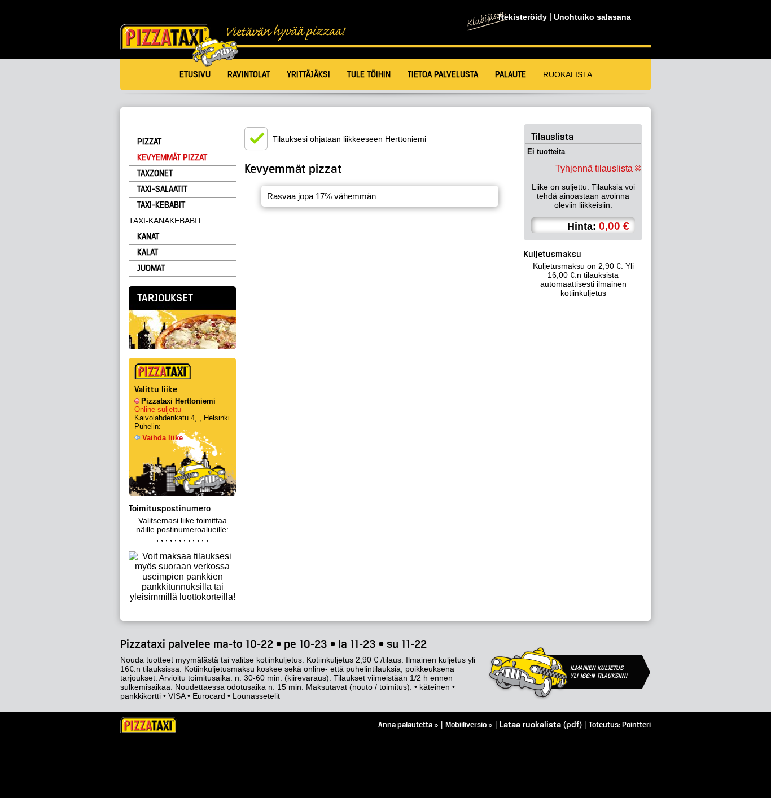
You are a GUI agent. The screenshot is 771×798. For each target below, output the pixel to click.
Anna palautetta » (408, 725)
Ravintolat (248, 75)
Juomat (151, 268)
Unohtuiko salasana (592, 17)
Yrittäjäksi (308, 75)
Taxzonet (155, 173)
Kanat (148, 237)
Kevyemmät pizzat (172, 158)
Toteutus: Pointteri (620, 725)
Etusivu (195, 75)
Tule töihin (369, 75)
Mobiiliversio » (469, 725)
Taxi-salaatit (162, 189)
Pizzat (149, 142)
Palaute (510, 75)
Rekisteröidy (522, 17)
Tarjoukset (165, 298)
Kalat (147, 252)
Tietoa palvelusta (443, 75)
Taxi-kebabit (161, 205)
